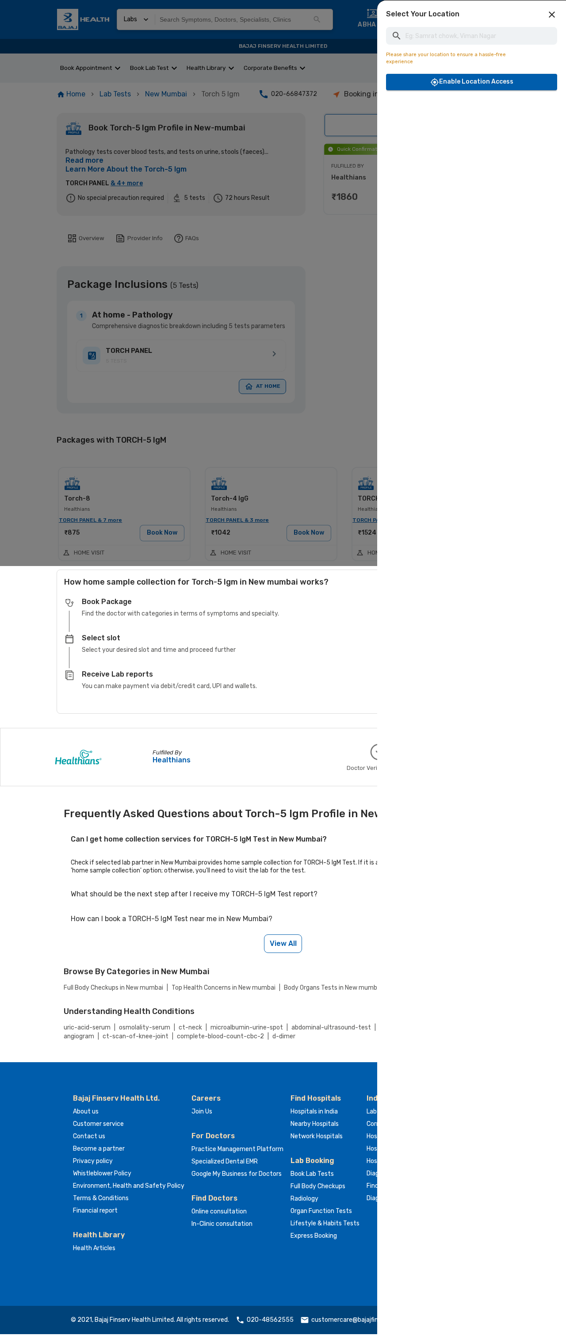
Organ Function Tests (321, 1211)
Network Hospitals (317, 1136)
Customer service (98, 1124)
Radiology (304, 1198)
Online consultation (219, 1211)
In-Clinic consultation (221, 1224)
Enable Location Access (476, 81)
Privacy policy (93, 1161)
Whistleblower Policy (102, 1173)
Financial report (95, 1210)
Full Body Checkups (318, 1186)
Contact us (89, 1136)
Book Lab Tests (312, 1174)
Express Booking (314, 1236)
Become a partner (99, 1148)
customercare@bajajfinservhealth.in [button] (363, 1320)
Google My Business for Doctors (236, 1174)
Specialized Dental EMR (224, 1161)
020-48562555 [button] (270, 1320)
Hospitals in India (314, 1111)
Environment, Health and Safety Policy (128, 1186)
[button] (552, 14)
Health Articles (94, 1248)
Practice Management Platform (237, 1149)
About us (86, 1111)
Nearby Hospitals (315, 1124)
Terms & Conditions (101, 1198)
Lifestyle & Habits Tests (325, 1223)
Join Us (201, 1111)
